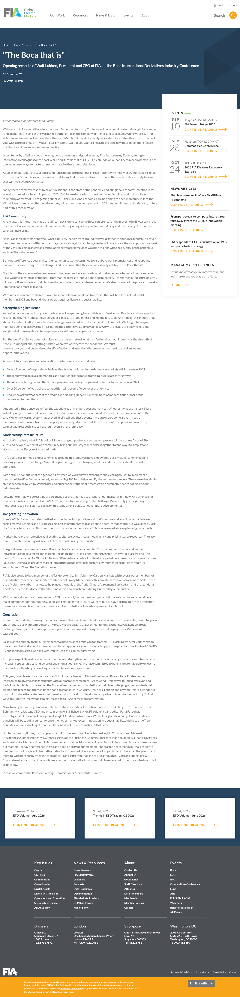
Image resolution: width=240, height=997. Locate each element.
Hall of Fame (81, 907)
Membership (131, 898)
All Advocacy (42, 907)
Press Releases (82, 870)
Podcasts (79, 884)
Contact (233, 972)
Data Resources (83, 888)
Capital (38, 870)
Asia (172, 893)
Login (221, 5)
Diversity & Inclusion (46, 893)
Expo (173, 888)
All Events (176, 912)
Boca (173, 870)
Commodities (42, 879)
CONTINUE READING (200, 129)
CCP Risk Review (83, 902)
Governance (131, 879)
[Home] (20, 12)
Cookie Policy (219, 972)
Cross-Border (42, 884)
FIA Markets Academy (87, 898)
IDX (172, 879)
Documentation (83, 893)
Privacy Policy (202, 972)
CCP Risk (39, 874)
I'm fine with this (201, 983)
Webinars (79, 879)
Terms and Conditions (181, 972)
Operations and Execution (49, 898)
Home (6, 44)
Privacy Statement (79, 985)
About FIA (130, 874)
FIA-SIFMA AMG (180, 898)
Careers (128, 907)
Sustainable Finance (46, 902)
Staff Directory (133, 884)
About (233, 5)
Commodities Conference (185, 884)
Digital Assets (42, 888)
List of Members (133, 893)
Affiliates (129, 888)
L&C (172, 874)
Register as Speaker (181, 907)
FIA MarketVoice (84, 874)
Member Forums (134, 902)
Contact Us (130, 870)
